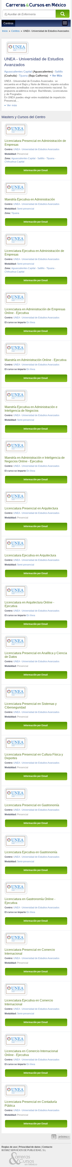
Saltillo (59, 71)
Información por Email (36, 170)
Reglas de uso (9, 1147)
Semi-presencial (25, 208)
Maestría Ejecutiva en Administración (30, 199)
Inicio (5, 31)
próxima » (64, 1136)
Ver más (12, 105)
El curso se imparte (15, 322)
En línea (30, 322)
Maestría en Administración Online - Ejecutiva (35, 360)
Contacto (47, 1147)
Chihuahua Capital (14, 161)
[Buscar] (63, 15)
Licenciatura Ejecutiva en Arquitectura (30, 555)
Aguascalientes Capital (18, 71)
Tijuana (23, 75)
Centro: (9, 149)
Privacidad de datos (30, 1147)
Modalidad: (11, 154)
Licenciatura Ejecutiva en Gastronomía (31, 852)
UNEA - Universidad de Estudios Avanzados (36, 149)
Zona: (8, 158)
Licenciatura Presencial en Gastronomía (32, 805)
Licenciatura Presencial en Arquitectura (31, 508)
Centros (8, 23)
